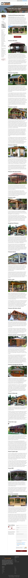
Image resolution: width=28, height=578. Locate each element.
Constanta (3, 569)
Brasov (15, 568)
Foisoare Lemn (10, 9)
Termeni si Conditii (17, 561)
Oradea (3, 570)
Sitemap (16, 560)
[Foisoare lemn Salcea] (3, 16)
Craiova (15, 569)
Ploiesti (15, 570)
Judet (15, 9)
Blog (15, 559)
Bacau (15, 573)
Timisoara (3, 571)
